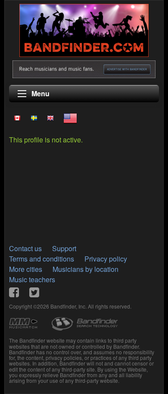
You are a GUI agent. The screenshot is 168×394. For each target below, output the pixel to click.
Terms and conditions (41, 259)
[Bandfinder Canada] (17, 118)
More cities (25, 269)
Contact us (25, 248)
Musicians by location (85, 269)
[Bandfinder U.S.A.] (70, 118)
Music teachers (32, 279)
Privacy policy (105, 259)
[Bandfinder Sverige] (33, 118)
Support (64, 248)
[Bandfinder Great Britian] (50, 118)
